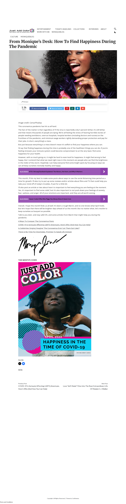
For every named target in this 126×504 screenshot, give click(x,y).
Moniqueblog (27, 37)
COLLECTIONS (79, 29)
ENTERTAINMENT (44, 29)
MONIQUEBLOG (58, 32)
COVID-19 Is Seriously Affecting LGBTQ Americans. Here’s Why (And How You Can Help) (54, 225)
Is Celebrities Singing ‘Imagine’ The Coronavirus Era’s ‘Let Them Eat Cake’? (49, 228)
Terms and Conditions (6, 502)
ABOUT (104, 29)
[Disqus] (63, 419)
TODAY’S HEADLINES (63, 29)
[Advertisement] (63, 13)
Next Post (105, 383)
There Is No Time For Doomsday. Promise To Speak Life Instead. (45, 232)
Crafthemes (75, 498)
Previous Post (22, 383)
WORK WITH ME (43, 32)
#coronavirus (23, 378)
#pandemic (48, 378)
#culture (40, 378)
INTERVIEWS (94, 29)
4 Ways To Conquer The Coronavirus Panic (36, 221)
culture (14, 37)
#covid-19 (33, 378)
